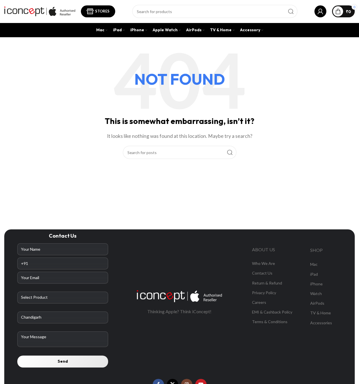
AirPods (317, 303)
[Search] (290, 11)
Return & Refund (267, 283)
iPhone (316, 283)
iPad (314, 274)
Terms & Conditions (269, 321)
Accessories (321, 322)
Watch (316, 293)
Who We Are (263, 263)
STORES (102, 11)
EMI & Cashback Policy (272, 312)
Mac (314, 264)
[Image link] (179, 295)
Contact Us (262, 273)
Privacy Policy (264, 292)
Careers (259, 302)
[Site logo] (39, 10)
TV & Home (320, 312)
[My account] (320, 11)
